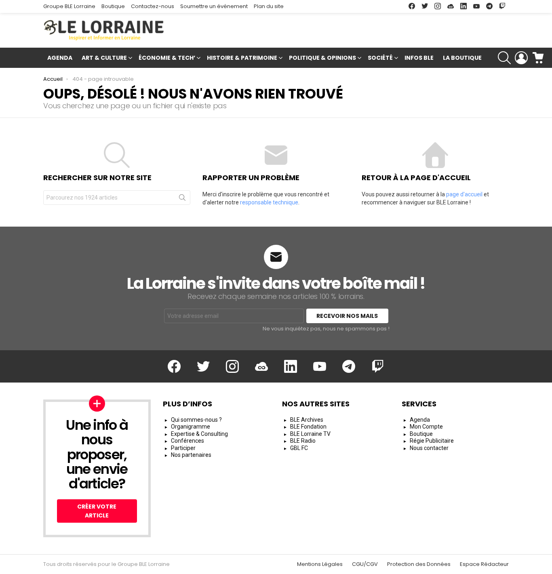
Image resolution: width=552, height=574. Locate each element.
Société (380, 58)
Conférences (187, 440)
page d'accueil (464, 194)
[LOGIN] (521, 58)
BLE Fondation (308, 426)
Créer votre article (96, 511)
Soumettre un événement (214, 6)
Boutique (113, 6)
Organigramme (190, 426)
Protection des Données (419, 564)
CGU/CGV (365, 564)
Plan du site (269, 6)
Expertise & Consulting (199, 434)
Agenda (59, 58)
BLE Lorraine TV (310, 434)
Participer (183, 448)
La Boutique (462, 58)
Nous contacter (429, 448)
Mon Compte (426, 426)
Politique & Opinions (322, 58)
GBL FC (299, 448)
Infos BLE (419, 58)
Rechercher (182, 199)
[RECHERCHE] (504, 58)
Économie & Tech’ (167, 58)
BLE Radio (303, 440)
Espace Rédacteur (484, 564)
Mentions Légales (320, 564)
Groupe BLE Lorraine (69, 6)
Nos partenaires (191, 455)
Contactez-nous (152, 6)
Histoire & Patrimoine (242, 58)
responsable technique (269, 202)
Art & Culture (104, 58)
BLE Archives (306, 419)
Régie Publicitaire (432, 440)
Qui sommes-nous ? (196, 419)
